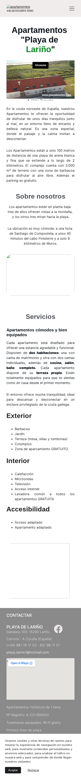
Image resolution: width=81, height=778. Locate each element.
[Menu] (71, 8)
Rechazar (33, 770)
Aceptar (13, 770)
